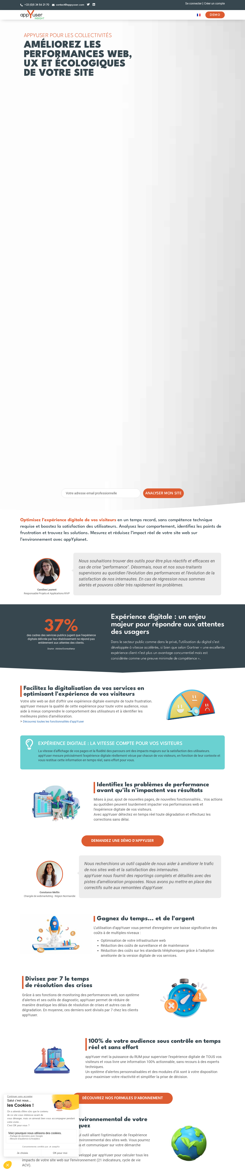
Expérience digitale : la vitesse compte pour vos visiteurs (110, 743)
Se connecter (193, 3)
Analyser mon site (163, 493)
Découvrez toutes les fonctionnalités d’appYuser (53, 721)
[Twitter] (88, 4)
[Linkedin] (93, 4)
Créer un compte (214, 3)
